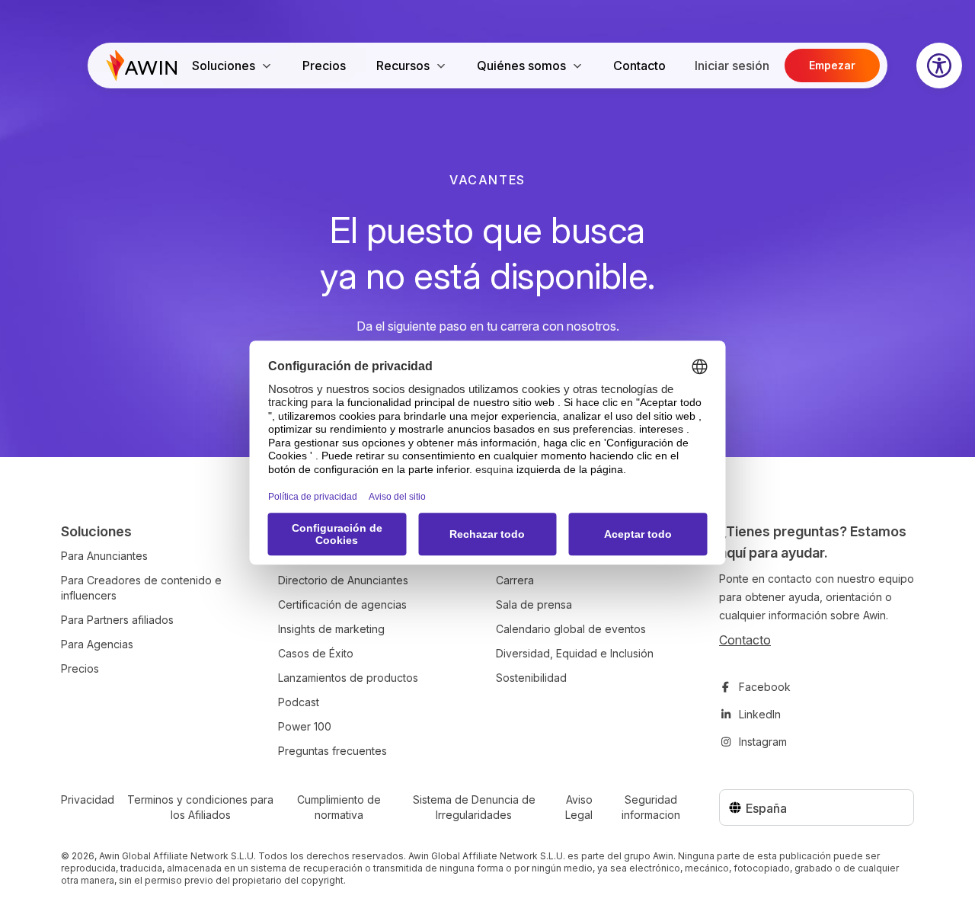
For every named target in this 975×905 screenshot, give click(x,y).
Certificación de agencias (342, 604)
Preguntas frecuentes (332, 750)
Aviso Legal (579, 807)
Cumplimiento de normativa (339, 807)
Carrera (515, 580)
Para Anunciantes (104, 555)
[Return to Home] (141, 65)
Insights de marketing (331, 628)
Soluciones (223, 65)
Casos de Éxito (315, 653)
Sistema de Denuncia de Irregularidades (474, 807)
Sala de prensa (534, 604)
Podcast (298, 702)
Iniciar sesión (732, 65)
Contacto (639, 65)
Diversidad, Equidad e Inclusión (575, 653)
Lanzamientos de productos (348, 677)
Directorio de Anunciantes (343, 580)
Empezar (832, 65)
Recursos (403, 65)
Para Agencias (97, 644)
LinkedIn (760, 714)
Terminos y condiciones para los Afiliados (200, 807)
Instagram (763, 741)
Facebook (765, 686)
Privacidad (87, 799)
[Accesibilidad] (939, 65)
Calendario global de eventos (571, 628)
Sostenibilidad (531, 677)
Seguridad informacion (651, 807)
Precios (324, 65)
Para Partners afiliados (117, 619)
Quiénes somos (521, 65)
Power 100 (304, 726)
